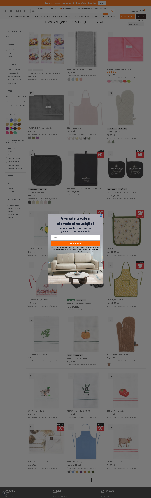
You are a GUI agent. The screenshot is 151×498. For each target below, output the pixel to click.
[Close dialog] (101, 215)
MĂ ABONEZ (75, 243)
